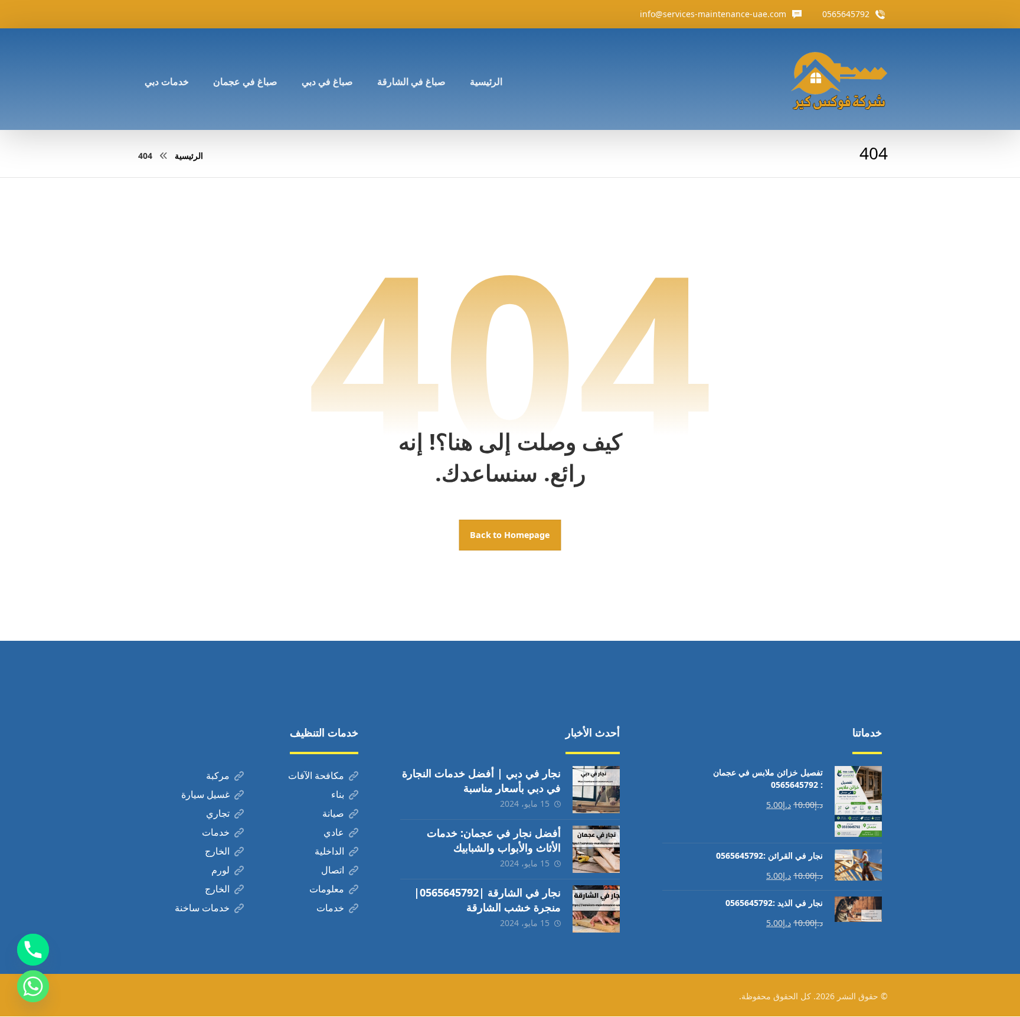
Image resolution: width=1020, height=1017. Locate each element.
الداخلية (329, 851)
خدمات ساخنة (202, 907)
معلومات (326, 888)
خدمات (216, 832)
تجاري (218, 813)
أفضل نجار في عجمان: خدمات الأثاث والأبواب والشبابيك (494, 840)
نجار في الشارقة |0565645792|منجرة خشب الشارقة (487, 899)
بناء (337, 794)
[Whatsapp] (33, 986)
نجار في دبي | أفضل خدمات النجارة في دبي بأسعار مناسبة (481, 780)
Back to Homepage (510, 535)
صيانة (333, 813)
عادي (333, 832)
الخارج (217, 851)
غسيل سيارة (205, 794)
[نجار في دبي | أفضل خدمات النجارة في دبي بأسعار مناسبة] (596, 789)
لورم (220, 869)
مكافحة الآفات (316, 775)
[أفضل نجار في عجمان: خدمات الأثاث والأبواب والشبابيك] (596, 849)
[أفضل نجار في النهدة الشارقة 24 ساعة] (839, 79)
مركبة (218, 775)
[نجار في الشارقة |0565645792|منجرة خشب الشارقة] (596, 909)
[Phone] (33, 950)
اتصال (332, 869)
